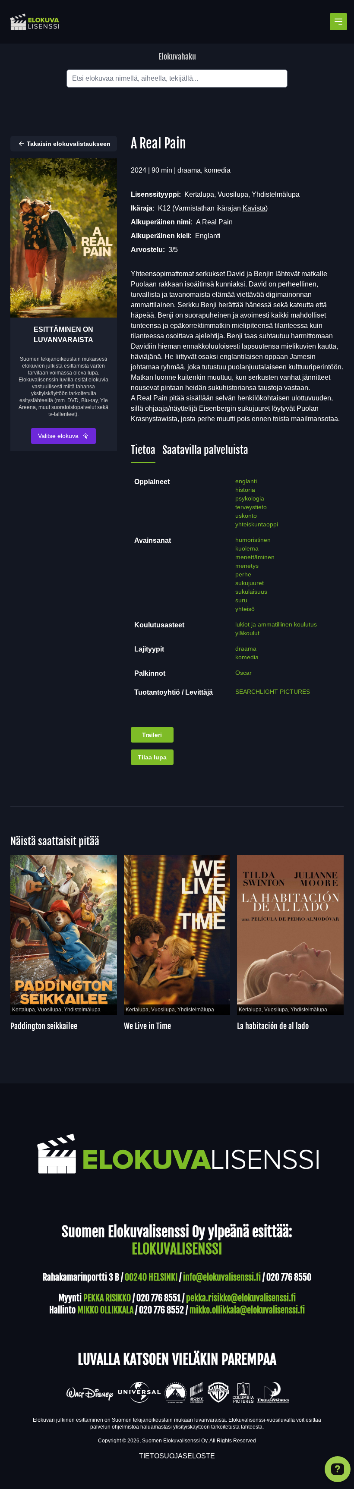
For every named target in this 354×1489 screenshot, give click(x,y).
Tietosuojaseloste (177, 1456)
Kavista (254, 208)
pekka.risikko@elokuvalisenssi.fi (241, 1298)
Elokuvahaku (177, 56)
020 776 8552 (161, 1310)
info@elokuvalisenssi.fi (222, 1277)
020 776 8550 (288, 1277)
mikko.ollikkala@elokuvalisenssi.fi (247, 1310)
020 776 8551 (158, 1298)
